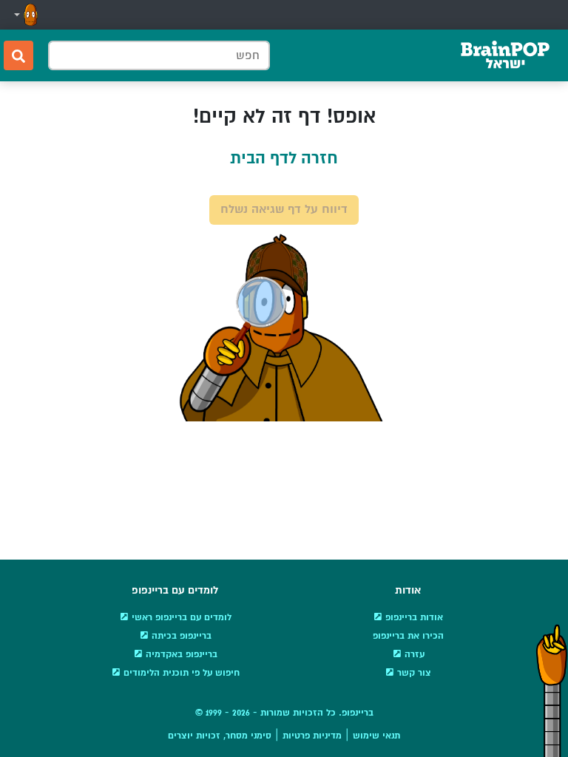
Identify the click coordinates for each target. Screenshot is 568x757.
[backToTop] (551, 690)
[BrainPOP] (505, 55)
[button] (24, 15)
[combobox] (159, 55)
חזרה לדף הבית (284, 158)
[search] (18, 55)
